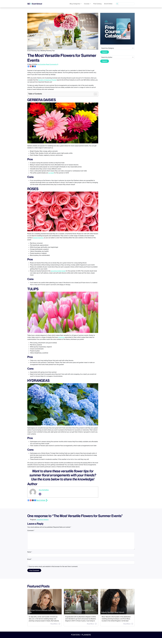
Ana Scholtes (41, 64)
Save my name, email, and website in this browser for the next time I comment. (53, 566)
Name (29, 552)
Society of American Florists (47, 80)
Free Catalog (97, 4)
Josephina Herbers (43, 519)
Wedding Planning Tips (47, 50)
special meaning (38, 238)
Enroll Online (108, 4)
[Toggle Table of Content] (94, 94)
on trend (51, 173)
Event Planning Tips (33, 50)
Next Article (40, 500)
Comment (31, 530)
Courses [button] (87, 4)
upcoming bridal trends (58, 271)
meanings (61, 337)
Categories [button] (75, 4)
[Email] (40, 494)
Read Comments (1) (52, 64)
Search (104, 52)
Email (29, 559)
